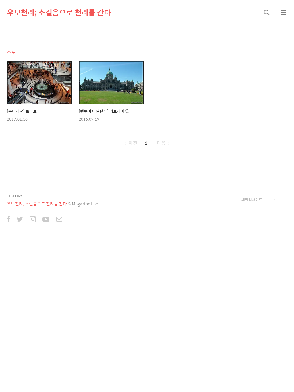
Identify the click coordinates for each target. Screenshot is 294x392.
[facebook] (8, 220)
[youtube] (45, 220)
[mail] (59, 220)
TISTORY (14, 196)
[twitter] (20, 220)
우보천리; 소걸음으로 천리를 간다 (59, 12)
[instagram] (33, 220)
